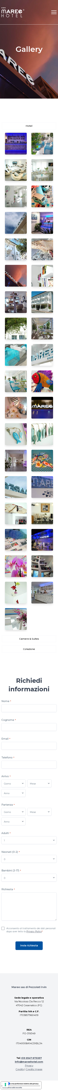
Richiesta (8, 889)
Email (5, 738)
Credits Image (34, 1069)
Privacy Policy (34, 931)
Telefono (7, 757)
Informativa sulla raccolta (12, 1087)
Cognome (8, 719)
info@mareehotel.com (29, 1061)
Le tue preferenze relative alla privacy (24, 1084)
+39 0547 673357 (31, 1057)
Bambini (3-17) (11, 870)
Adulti (6, 833)
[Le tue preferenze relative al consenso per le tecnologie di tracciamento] (5, 1085)
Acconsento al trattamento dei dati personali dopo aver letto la (31, 930)
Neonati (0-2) (10, 851)
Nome (6, 701)
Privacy (29, 1065)
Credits (20, 1069)
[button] (54, 12)
